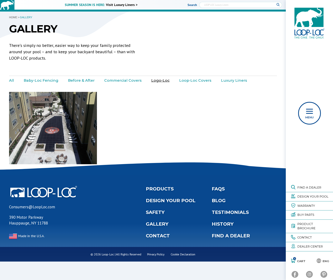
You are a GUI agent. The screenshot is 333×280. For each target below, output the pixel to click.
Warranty (306, 206)
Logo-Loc (160, 80)
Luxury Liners (234, 80)
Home (13, 17)
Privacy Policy (155, 254)
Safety (155, 212)
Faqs (218, 189)
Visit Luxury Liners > (121, 4)
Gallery (157, 224)
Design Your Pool (312, 196)
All (11, 80)
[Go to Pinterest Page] (323, 274)
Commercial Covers (123, 80)
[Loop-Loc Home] (7, 5)
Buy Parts (305, 215)
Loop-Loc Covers (195, 80)
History (223, 224)
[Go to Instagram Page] (309, 274)
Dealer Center (310, 246)
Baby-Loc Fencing (41, 80)
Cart (299, 261)
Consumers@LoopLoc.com (32, 206)
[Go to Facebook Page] (295, 274)
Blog (219, 200)
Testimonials (230, 212)
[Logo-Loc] (53, 128)
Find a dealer (231, 235)
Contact (304, 237)
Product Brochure (306, 226)
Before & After (81, 80)
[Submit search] (278, 4)
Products (160, 189)
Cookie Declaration (183, 254)
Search (192, 4)
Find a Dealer (309, 187)
